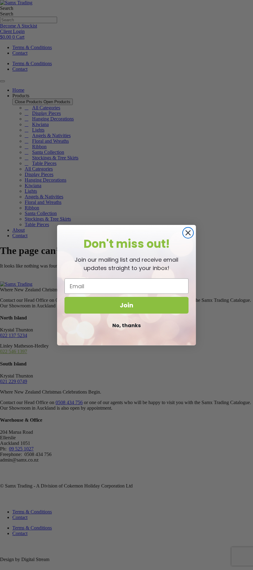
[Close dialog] (188, 232)
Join (126, 305)
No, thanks (126, 325)
